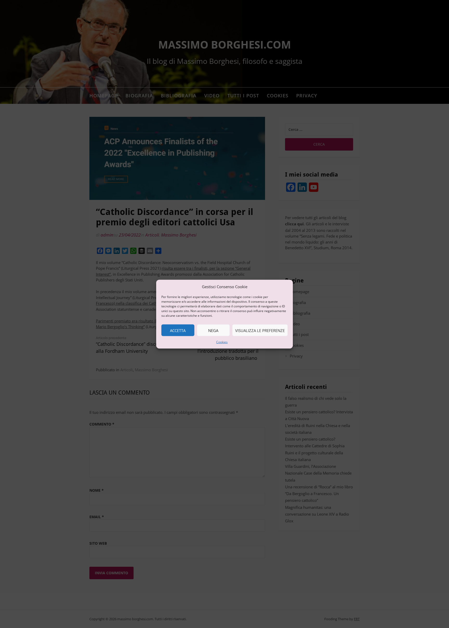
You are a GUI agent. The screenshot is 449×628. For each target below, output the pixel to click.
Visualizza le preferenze (260, 330)
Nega (213, 330)
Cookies (222, 342)
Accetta (178, 330)
